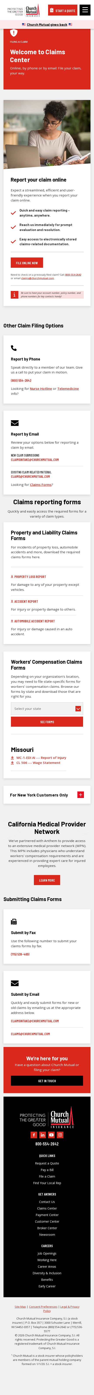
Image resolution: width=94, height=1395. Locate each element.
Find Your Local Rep (47, 1183)
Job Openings (47, 1253)
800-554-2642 (47, 1144)
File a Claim (47, 1176)
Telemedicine (68, 388)
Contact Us (47, 1201)
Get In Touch (47, 1081)
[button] (47, 795)
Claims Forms (41, 484)
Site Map (20, 1307)
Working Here (47, 1260)
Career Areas (47, 1266)
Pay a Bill (47, 1169)
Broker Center (47, 1228)
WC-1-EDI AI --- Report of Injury (41, 757)
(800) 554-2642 (73, 274)
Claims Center (47, 1208)
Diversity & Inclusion (47, 1273)
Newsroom (47, 1234)
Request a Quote (47, 1163)
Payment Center (47, 1214)
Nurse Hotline (41, 388)
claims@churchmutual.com (37, 278)
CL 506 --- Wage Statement (38, 762)
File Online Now (27, 263)
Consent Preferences (43, 1307)
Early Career (47, 1286)
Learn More (47, 880)
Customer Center (47, 1221)
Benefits (47, 1279)
